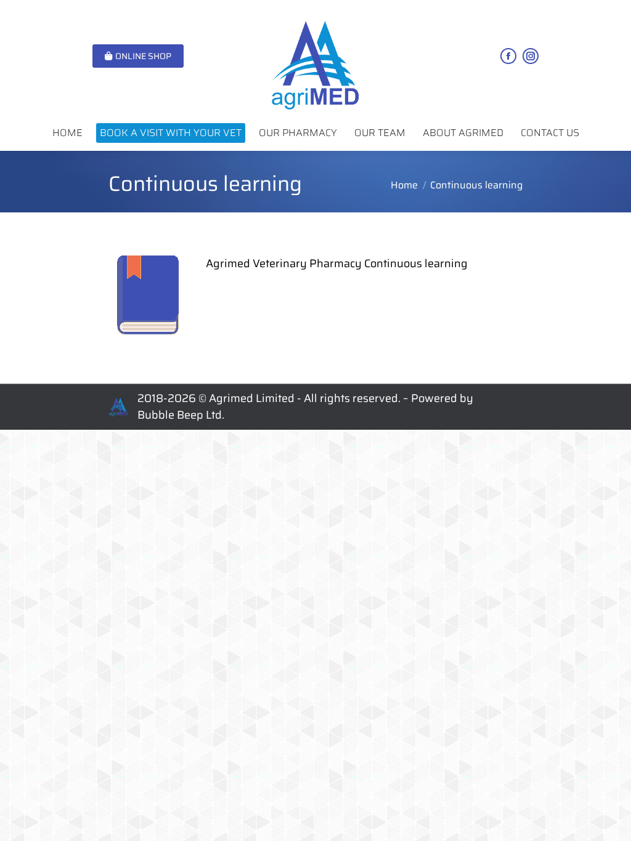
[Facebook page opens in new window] (508, 56)
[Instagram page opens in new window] (531, 56)
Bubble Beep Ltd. (180, 415)
